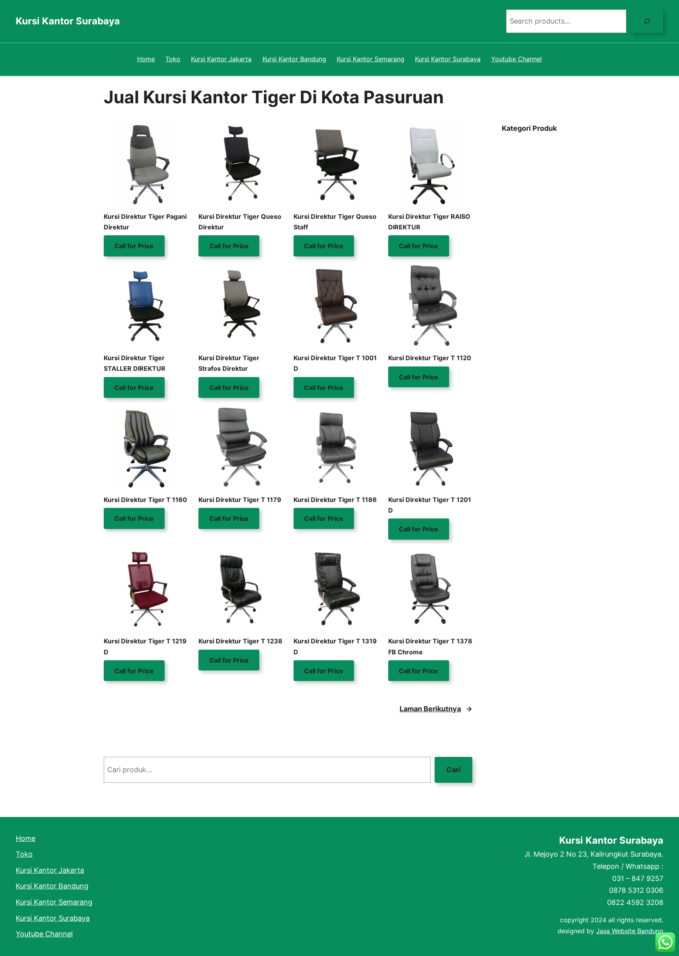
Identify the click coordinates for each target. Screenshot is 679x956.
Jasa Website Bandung (629, 931)
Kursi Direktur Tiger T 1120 (429, 358)
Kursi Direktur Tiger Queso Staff (335, 221)
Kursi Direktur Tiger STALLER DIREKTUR (134, 363)
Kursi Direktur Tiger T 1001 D (335, 363)
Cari (453, 770)
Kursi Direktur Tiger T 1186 (335, 500)
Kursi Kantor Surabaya (68, 21)
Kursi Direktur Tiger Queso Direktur (239, 221)
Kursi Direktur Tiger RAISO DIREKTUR (429, 221)
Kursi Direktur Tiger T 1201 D (429, 505)
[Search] (646, 21)
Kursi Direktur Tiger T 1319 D (335, 646)
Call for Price (134, 246)
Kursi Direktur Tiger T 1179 (239, 500)
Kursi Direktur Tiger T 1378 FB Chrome (430, 646)
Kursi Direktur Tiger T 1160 (145, 500)
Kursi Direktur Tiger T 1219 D (145, 646)
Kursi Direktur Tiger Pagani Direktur (145, 221)
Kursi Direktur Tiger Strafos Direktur (228, 363)
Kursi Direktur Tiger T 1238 (240, 641)
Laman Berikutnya (436, 709)
